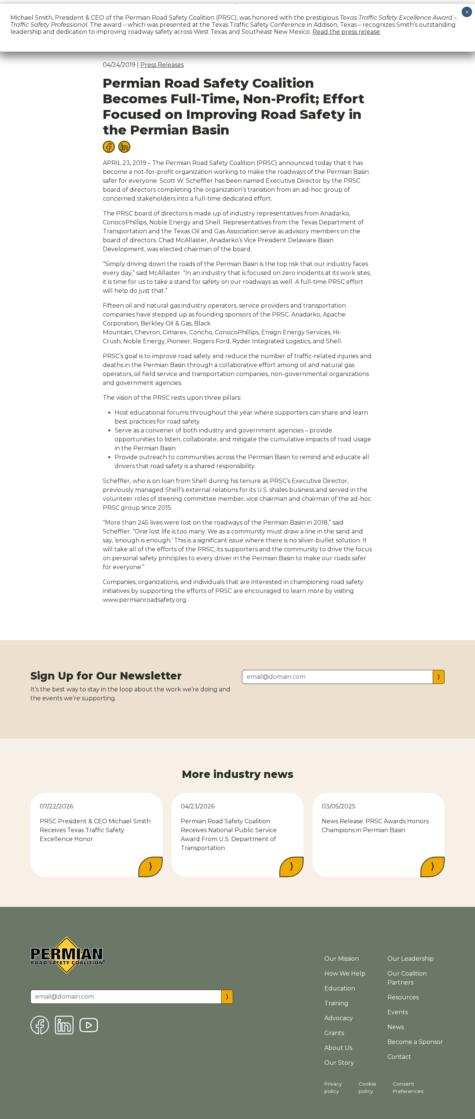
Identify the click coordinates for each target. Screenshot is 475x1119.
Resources (403, 997)
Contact (399, 1056)
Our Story (339, 1062)
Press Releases (162, 64)
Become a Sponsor (415, 1041)
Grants (334, 1033)
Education (339, 988)
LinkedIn (64, 1025)
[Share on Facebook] (109, 146)
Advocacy (338, 1018)
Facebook (39, 1025)
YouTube (88, 1025)
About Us (338, 1047)
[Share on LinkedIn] (124, 146)
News (395, 1027)
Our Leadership (410, 958)
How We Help (345, 973)
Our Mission (341, 958)
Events (397, 1012)
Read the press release (346, 31)
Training (336, 1003)
